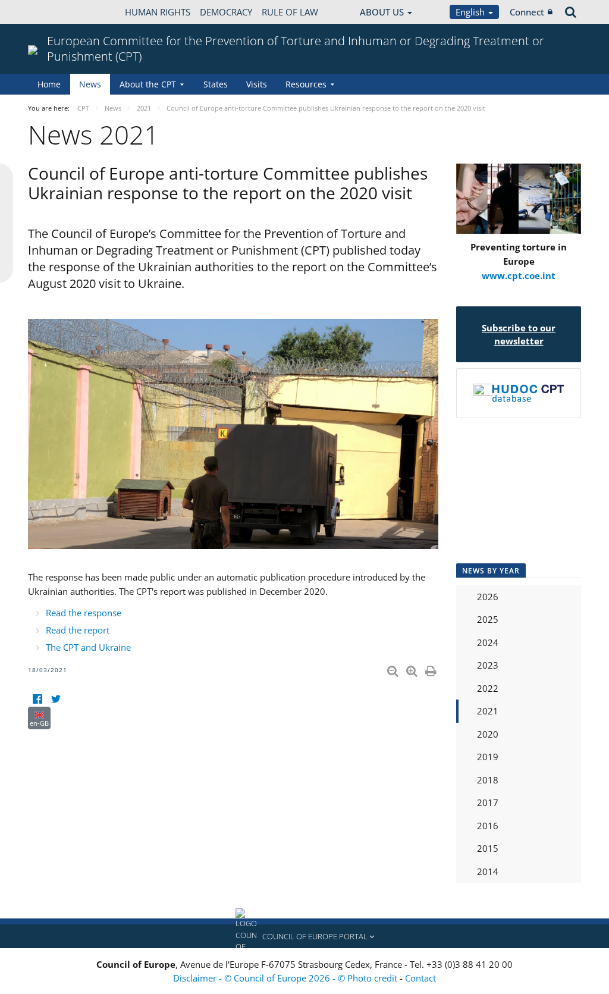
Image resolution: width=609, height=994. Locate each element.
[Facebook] (37, 699)
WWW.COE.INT (57, 12)
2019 (487, 757)
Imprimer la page (431, 668)
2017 (487, 802)
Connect (527, 12)
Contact (420, 978)
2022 (487, 688)
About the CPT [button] (148, 84)
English (471, 12)
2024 (487, 642)
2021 (487, 711)
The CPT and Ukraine (88, 647)
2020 (487, 734)
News (90, 84)
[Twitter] (55, 699)
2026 (487, 597)
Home (49, 84)
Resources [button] (306, 84)
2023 (487, 665)
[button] (304, 936)
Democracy (226, 12)
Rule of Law (290, 12)
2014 (487, 871)
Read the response (83, 613)
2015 (487, 848)
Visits (256, 84)
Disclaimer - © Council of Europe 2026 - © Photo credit (286, 978)
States (215, 84)
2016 (487, 826)
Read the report (77, 630)
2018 (487, 780)
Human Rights (157, 12)
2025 (487, 619)
